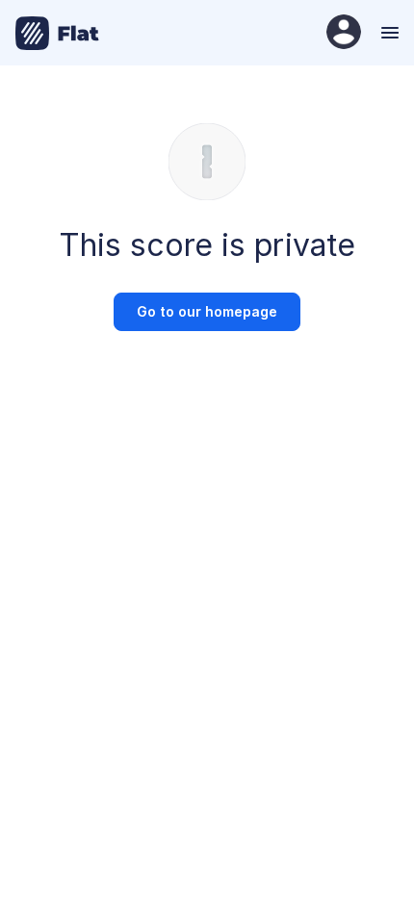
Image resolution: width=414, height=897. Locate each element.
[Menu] (387, 32)
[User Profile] (343, 33)
